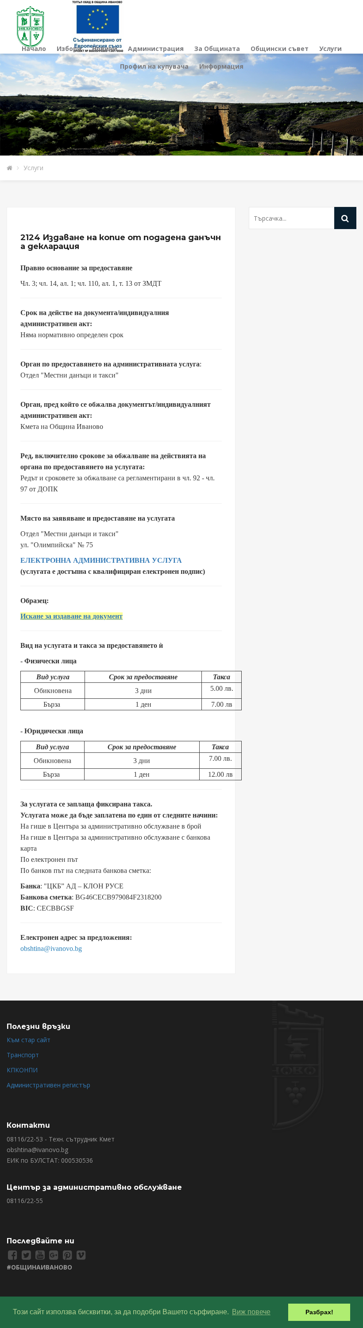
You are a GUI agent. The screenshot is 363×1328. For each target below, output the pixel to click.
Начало (34, 48)
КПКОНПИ (22, 1070)
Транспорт (23, 1055)
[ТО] (97, 26)
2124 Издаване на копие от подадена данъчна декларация (120, 242)
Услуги (330, 48)
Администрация (156, 48)
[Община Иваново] (35, 26)
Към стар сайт (28, 1040)
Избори (69, 48)
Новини (104, 48)
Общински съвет (280, 48)
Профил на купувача (154, 66)
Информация (221, 66)
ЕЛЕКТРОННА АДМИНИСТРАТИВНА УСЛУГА (101, 560)
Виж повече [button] (251, 1312)
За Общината (217, 48)
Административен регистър (48, 1085)
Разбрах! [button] (319, 1312)
